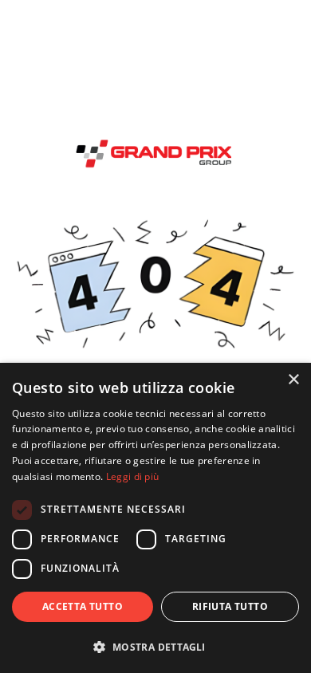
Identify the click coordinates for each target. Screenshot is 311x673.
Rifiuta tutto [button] (230, 606)
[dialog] (155, 518)
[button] (155, 647)
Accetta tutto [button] (82, 606)
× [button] (293, 380)
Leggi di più (132, 476)
